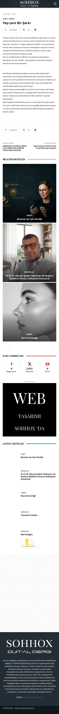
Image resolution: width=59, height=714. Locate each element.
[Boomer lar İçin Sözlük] (29, 193)
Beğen (11, 363)
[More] (35, 30)
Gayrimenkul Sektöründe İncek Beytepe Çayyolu (44, 147)
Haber (11, 19)
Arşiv (14, 14)
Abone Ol (47, 363)
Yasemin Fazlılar (29, 515)
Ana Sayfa (6, 14)
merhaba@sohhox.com (33, 697)
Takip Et (29, 363)
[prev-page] (4, 346)
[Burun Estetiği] (29, 312)
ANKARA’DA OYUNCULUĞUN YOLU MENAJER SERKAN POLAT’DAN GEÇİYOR (14, 148)
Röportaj (29, 272)
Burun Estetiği (29, 338)
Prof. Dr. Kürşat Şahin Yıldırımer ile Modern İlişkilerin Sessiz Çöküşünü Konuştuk (29, 277)
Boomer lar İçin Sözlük (29, 219)
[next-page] (9, 346)
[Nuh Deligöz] (11, 533)
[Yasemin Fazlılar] (11, 514)
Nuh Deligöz (27, 534)
